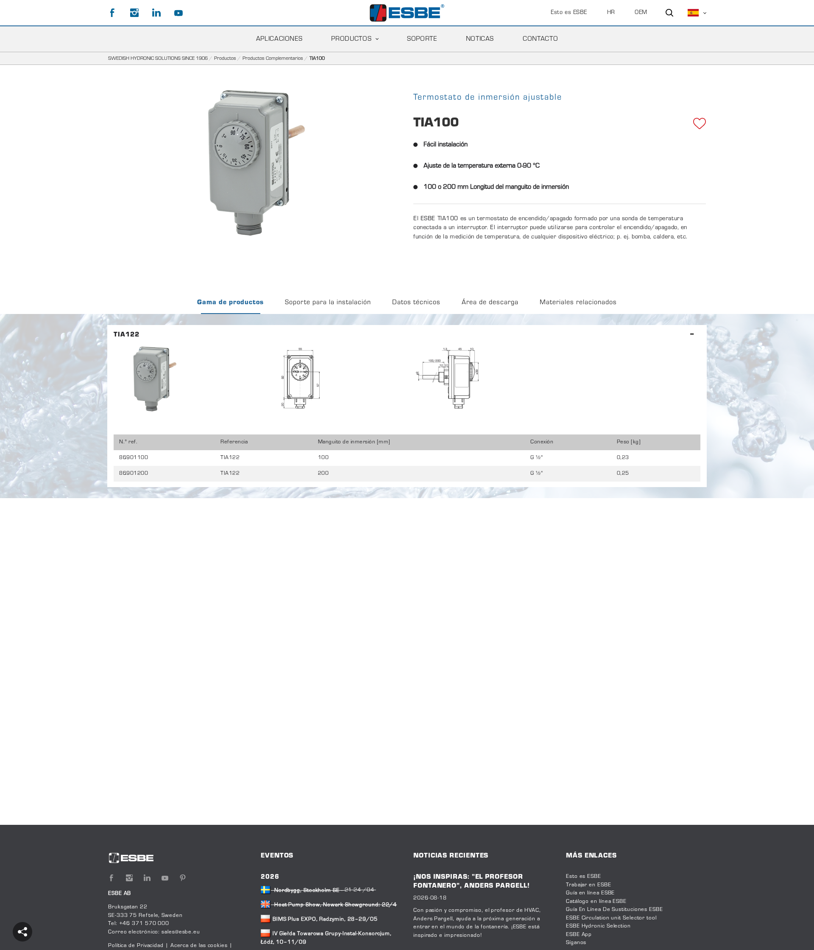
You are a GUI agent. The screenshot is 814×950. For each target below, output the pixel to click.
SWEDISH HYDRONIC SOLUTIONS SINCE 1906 (158, 58)
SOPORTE (422, 39)
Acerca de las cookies (199, 945)
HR (611, 12)
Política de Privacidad (136, 945)
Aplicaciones (279, 39)
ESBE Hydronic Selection (598, 926)
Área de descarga (490, 302)
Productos (351, 39)
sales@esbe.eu (181, 932)
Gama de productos (230, 302)
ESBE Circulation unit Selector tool (611, 918)
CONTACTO (540, 39)
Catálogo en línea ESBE (596, 901)
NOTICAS (480, 39)
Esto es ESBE (569, 12)
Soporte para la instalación (328, 302)
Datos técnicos (416, 302)
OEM (641, 12)
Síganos (576, 942)
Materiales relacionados (578, 302)
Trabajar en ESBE (588, 885)
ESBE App (579, 934)
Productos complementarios (273, 58)
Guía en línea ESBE (590, 893)
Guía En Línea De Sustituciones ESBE (614, 909)
